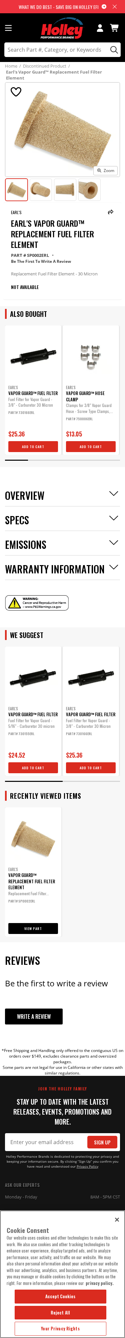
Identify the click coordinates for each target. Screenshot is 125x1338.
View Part (33, 928)
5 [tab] (108, 460)
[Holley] (62, 28)
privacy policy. (100, 1283)
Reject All (60, 1312)
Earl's (16, 212)
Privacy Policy (87, 1166)
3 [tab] (62, 460)
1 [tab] (16, 460)
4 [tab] (85, 460)
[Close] (117, 1219)
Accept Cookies (60, 1296)
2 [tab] (39, 460)
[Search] (113, 49)
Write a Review (34, 1016)
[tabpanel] (33, 390)
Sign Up (102, 1142)
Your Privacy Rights (60, 1328)
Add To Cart (33, 446)
